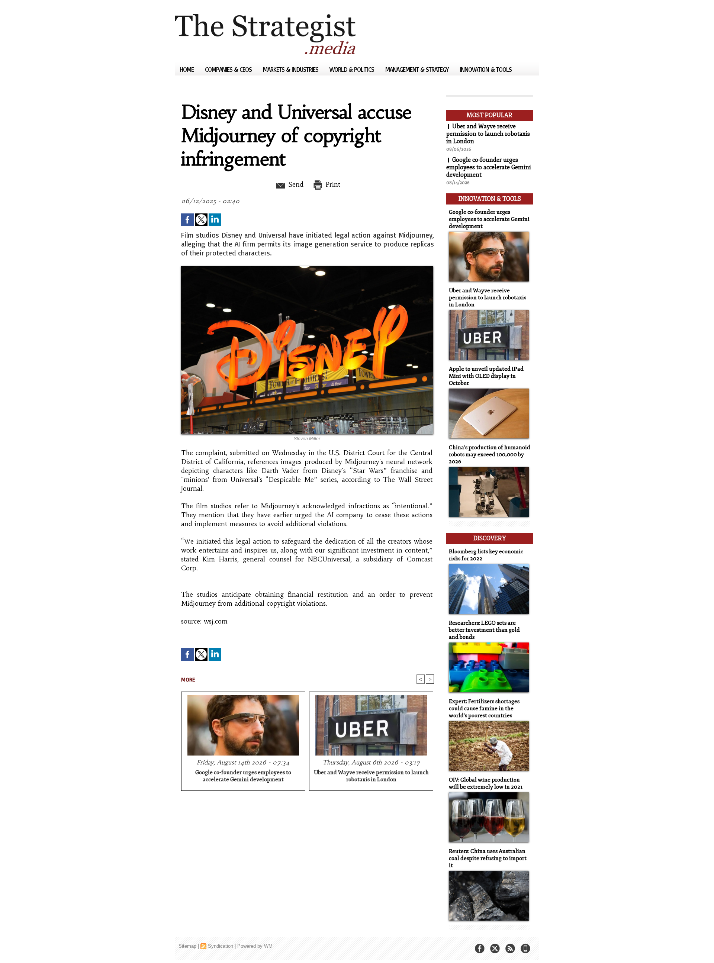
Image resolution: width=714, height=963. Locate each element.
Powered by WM (255, 946)
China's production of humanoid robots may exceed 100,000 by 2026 (489, 454)
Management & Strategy (417, 69)
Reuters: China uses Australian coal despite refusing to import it (488, 858)
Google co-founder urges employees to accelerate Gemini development (243, 776)
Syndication (220, 946)
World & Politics (352, 69)
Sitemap (187, 946)
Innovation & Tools (486, 69)
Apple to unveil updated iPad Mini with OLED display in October (486, 376)
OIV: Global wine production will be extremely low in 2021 (485, 783)
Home (187, 69)
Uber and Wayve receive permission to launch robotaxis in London (371, 776)
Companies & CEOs (229, 69)
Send (294, 184)
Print (332, 184)
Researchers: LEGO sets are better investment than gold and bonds (484, 630)
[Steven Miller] (307, 268)
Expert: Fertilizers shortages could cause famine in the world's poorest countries (484, 708)
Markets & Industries (291, 69)
